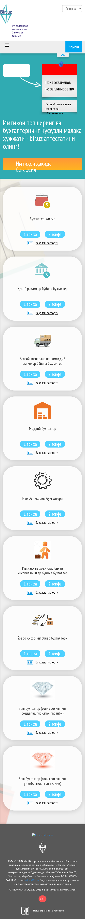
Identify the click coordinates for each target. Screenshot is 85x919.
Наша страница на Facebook (48, 910)
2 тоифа (54, 234)
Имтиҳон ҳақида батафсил (34, 165)
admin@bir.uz (32, 880)
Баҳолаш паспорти (47, 243)
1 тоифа (30, 234)
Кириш (73, 46)
